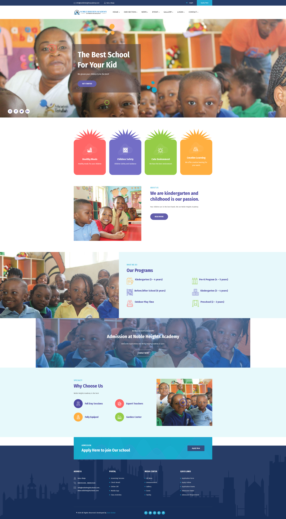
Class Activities (116, 495)
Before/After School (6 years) (150, 290)
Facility (148, 495)
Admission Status (188, 491)
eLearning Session (117, 478)
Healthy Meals (89, 159)
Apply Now (204, 3)
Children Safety (125, 159)
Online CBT (115, 487)
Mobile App (115, 491)
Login (191, 3)
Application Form (188, 478)
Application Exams (188, 487)
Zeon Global (111, 513)
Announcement (151, 482)
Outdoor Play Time (144, 301)
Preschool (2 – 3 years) (212, 301)
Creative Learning (196, 157)
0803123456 (82, 483)
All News (149, 478)
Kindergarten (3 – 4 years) (149, 279)
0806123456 (91, 483)
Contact (193, 12)
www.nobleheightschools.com (88, 491)
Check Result (115, 482)
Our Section (130, 12)
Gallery (168, 12)
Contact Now (143, 353)
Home (115, 12)
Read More (159, 217)
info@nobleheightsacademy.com (87, 3)
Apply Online (186, 482)
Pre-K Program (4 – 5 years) (213, 279)
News (144, 12)
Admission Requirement (190, 495)
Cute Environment (160, 159)
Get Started (87, 84)
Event (155, 12)
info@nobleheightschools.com (88, 488)
